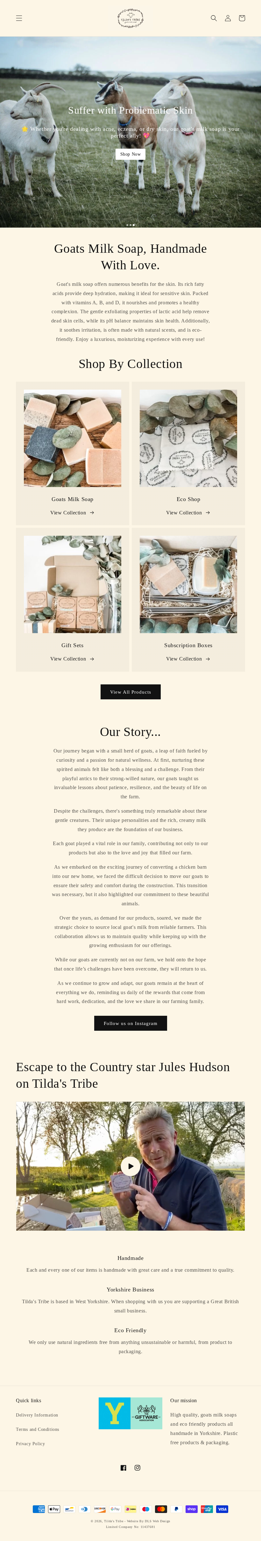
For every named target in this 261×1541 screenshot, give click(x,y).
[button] (19, 18)
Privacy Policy (30, 1443)
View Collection (68, 512)
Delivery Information (37, 1415)
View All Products (130, 692)
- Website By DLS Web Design (147, 1521)
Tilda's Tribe (113, 1521)
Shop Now (130, 154)
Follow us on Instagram (131, 1023)
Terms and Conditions (37, 1429)
